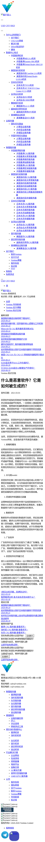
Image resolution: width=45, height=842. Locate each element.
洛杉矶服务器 (17, 698)
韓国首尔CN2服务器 (25, 236)
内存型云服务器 (23, 130)
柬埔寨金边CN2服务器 (26, 248)
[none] (25, 285)
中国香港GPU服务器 (25, 165)
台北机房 (15, 741)
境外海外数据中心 (14, 729)
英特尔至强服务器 (19, 773)
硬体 (13, 50)
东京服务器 (16, 700)
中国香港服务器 (18, 150)
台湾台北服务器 (18, 222)
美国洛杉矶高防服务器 (26, 183)
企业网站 (15, 755)
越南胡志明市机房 (19, 109)
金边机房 (15, 749)
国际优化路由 (17, 124)
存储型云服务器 (23, 133)
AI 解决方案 (16, 770)
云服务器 (10, 121)
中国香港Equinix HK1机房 (27, 61)
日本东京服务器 (18, 201)
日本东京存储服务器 (25, 219)
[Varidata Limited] (16, 12)
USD (3, 26)
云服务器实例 (17, 718)
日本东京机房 (17, 82)
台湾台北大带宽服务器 (26, 228)
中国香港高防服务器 (25, 159)
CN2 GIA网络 (17, 41)
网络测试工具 (17, 726)
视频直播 (15, 761)
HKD (12, 26)
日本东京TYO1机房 (25, 85)
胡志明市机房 (17, 746)
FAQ (13, 268)
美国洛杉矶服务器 (19, 174)
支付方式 (15, 257)
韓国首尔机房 (17, 103)
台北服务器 (16, 703)
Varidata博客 (16, 260)
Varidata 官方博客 (13, 307)
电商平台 (15, 764)
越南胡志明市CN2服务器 (27, 242)
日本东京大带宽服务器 (26, 207)
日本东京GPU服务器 (25, 216)
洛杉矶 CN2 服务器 (14, 630)
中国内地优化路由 (19, 136)
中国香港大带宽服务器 (26, 156)
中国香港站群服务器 (25, 162)
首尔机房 (15, 743)
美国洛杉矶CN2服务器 (26, 177)
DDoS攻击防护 (17, 47)
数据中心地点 (12, 53)
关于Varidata (16, 788)
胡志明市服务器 (18, 239)
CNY (8, 26)
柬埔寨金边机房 (18, 115)
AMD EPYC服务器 (19, 776)
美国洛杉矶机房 (18, 70)
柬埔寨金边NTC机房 (25, 118)
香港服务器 (16, 695)
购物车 (9, 271)
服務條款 (10, 828)
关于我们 (15, 38)
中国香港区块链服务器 (26, 168)
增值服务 (10, 715)
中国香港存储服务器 (25, 171)
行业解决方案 (12, 752)
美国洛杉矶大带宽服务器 (27, 180)
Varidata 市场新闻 (13, 304)
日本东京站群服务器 (25, 213)
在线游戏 (15, 758)
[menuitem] (7, 286)
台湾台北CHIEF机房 (25, 100)
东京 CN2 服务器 (13, 633)
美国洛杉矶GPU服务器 (26, 189)
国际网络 (15, 785)
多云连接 (15, 723)
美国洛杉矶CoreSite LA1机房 (29, 73)
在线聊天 (29, 636)
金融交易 (15, 767)
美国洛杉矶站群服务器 (26, 186)
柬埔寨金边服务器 (19, 245)
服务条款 (15, 263)
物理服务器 (11, 147)
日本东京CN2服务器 (25, 204)
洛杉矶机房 (16, 735)
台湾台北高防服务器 (25, 231)
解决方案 (15, 44)
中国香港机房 (17, 56)
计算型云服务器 (23, 127)
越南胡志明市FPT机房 (26, 112)
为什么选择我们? (13, 35)
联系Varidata (16, 254)
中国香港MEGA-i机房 (26, 58)
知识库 (14, 266)
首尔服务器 (16, 234)
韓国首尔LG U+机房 (25, 106)
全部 (8, 301)
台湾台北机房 (17, 94)
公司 (8, 779)
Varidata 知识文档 (13, 310)
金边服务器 (16, 712)
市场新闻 (15, 797)
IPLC (13, 721)
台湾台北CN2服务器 (25, 225)
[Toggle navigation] (2, 30)
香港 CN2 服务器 (13, 627)
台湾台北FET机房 (24, 97)
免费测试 (10, 274)
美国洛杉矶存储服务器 (26, 198)
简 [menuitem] (7, 286)
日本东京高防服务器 (25, 210)
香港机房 (15, 732)
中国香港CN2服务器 (25, 153)
